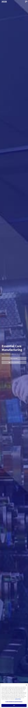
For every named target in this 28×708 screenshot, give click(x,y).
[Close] (26, 684)
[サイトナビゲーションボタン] (26, 1)
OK (14, 705)
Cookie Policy (18, 699)
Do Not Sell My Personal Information (14, 701)
